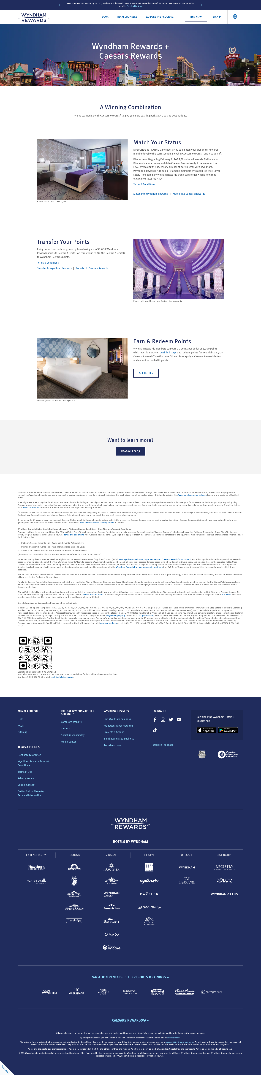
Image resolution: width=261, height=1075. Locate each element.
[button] (59, 5)
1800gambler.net (145, 616)
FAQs (21, 726)
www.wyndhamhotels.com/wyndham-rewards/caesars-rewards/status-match (155, 560)
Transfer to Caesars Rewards (92, 268)
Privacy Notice (26, 778)
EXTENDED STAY (36, 855)
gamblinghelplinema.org (61, 677)
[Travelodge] (74, 921)
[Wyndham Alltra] (149, 921)
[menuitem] (107, 17)
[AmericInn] (111, 908)
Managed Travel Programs (118, 726)
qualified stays (168, 352)
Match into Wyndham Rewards (150, 194)
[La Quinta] (111, 868)
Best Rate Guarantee (29, 755)
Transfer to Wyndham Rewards (54, 268)
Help (20, 719)
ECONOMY (74, 855)
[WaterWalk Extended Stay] (36, 881)
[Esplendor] (149, 881)
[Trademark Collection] (186, 881)
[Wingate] (111, 881)
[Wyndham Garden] (111, 895)
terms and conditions (74, 535)
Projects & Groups (114, 732)
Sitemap (22, 732)
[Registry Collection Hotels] (224, 868)
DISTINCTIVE (224, 855)
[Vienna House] (149, 908)
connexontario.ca (108, 623)
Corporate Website (71, 722)
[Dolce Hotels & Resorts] (224, 881)
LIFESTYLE (149, 855)
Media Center (68, 742)
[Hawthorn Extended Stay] (36, 868)
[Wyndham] (186, 868)
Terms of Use (25, 772)
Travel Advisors (112, 745)
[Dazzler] (149, 895)
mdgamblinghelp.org (115, 616)
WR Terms (226, 595)
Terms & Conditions (144, 184)
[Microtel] (74, 895)
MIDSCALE (111, 855)
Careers (65, 728)
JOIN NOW (196, 17)
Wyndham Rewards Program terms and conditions (139, 567)
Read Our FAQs (130, 451)
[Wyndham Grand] (224, 895)
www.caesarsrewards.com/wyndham (97, 523)
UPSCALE (187, 855)
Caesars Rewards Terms (93, 595)
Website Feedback (163, 745)
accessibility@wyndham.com (179, 1042)
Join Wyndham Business (117, 719)
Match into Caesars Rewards (189, 194)
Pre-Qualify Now (134, 6)
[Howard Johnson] (74, 908)
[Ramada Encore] (111, 948)
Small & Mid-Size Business (119, 739)
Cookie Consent (26, 785)
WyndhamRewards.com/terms (192, 495)
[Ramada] (111, 935)
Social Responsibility (73, 735)
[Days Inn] (74, 868)
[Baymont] (111, 921)
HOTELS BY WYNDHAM (130, 842)
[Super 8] (74, 881)
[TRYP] (149, 868)
